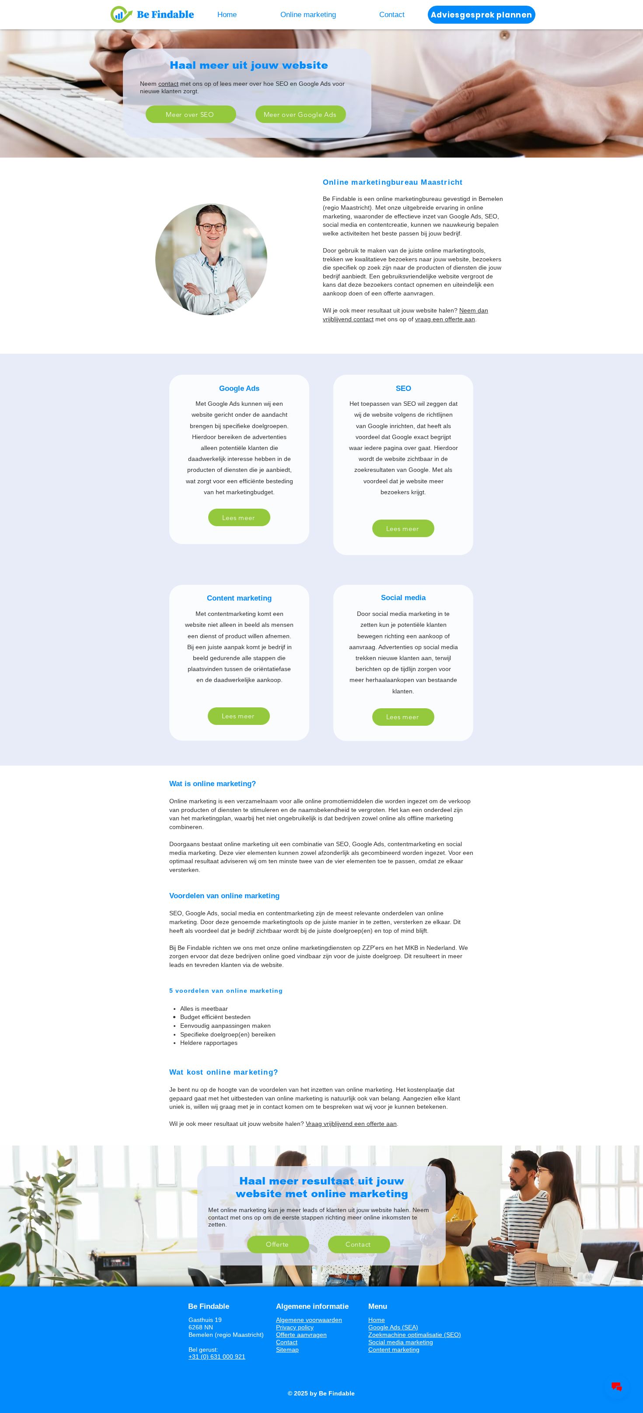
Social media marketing (400, 1342)
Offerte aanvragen (301, 1334)
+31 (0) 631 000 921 (217, 1356)
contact (168, 83)
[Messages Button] (617, 1386)
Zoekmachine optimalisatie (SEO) (414, 1334)
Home (376, 1319)
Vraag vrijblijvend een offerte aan (351, 1123)
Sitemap (287, 1349)
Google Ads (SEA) (393, 1327)
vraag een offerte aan (445, 319)
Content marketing (393, 1349)
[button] (308, 15)
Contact (286, 1342)
